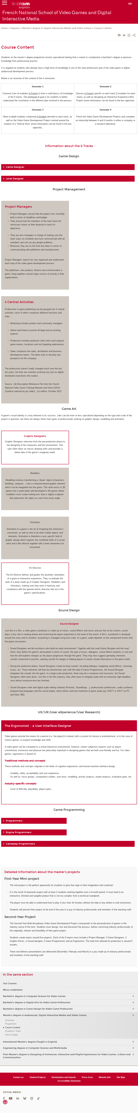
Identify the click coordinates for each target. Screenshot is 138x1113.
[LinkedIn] (17, 1098)
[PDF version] (129, 35)
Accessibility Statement (69, 1081)
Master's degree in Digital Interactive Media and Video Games (57, 28)
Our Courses (10, 983)
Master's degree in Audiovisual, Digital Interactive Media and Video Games (45, 1015)
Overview (9, 1020)
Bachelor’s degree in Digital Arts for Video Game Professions (36, 1002)
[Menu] (4, 3)
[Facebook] (4, 1098)
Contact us (18, 1077)
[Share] (134, 35)
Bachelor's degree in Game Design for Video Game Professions (38, 1009)
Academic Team (13, 1031)
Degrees (15, 28)
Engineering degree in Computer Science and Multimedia (35, 1048)
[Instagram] (31, 1098)
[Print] (119, 35)
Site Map (121, 1077)
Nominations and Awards (64, 1077)
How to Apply (11, 1034)
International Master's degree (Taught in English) (30, 1042)
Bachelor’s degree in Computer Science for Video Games (34, 996)
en (130, 3)
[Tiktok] (38, 1098)
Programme (10, 1024)
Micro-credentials (13, 990)
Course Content (102, 28)
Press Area (87, 1077)
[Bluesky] (24, 1098)
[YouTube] (10, 1098)
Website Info (105, 1077)
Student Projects (38, 1077)
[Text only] (124, 35)
